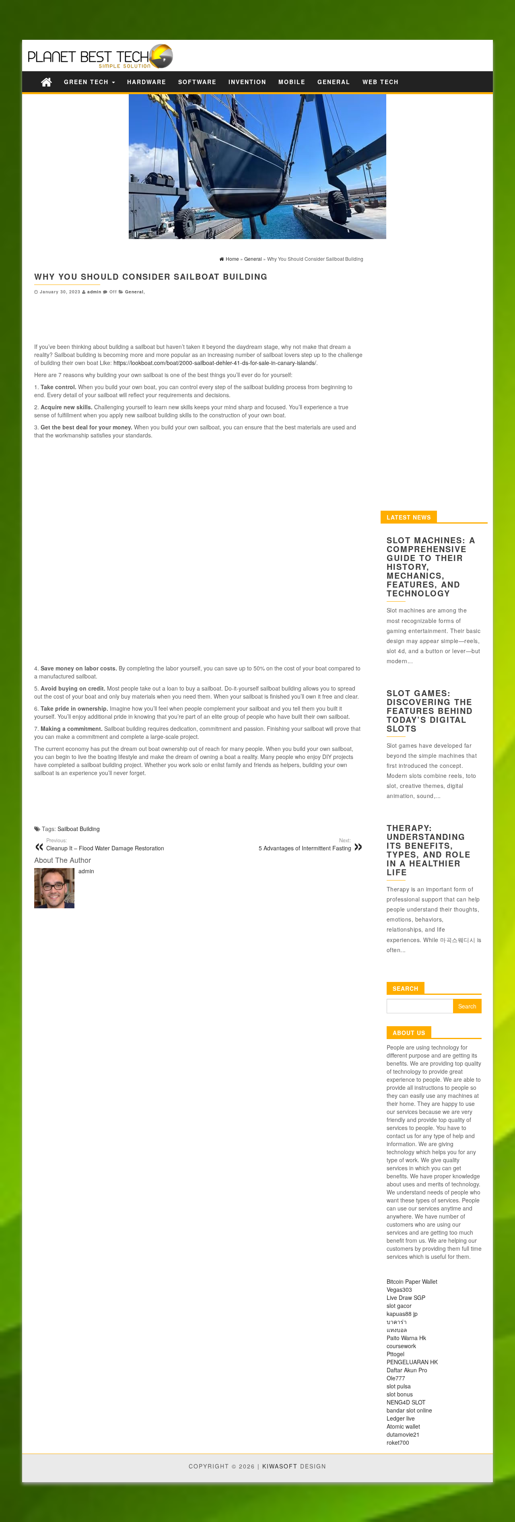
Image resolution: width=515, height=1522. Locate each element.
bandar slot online (409, 1410)
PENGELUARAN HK (412, 1362)
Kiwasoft (280, 1466)
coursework (401, 1346)
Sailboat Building (79, 829)
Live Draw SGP (406, 1297)
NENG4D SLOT (406, 1402)
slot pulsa (399, 1386)
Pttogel (395, 1354)
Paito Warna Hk (406, 1338)
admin (94, 292)
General (333, 82)
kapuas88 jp (402, 1314)
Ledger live (401, 1418)
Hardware (146, 82)
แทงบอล (397, 1330)
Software (197, 82)
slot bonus (400, 1394)
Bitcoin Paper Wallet (412, 1281)
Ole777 (396, 1378)
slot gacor (399, 1305)
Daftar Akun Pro (407, 1370)
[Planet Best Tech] (46, 81)
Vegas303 (399, 1289)
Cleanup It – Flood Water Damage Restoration (105, 844)
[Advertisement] (141, 19)
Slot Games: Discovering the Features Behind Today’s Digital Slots (430, 710)
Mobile (291, 82)
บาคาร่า (397, 1322)
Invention (247, 82)
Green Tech (87, 82)
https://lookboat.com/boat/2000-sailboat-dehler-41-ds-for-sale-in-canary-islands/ (214, 363)
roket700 (398, 1442)
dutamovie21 (403, 1434)
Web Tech (381, 82)
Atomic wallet (403, 1426)
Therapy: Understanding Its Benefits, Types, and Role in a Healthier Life (429, 850)
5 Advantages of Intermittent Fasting (305, 844)
